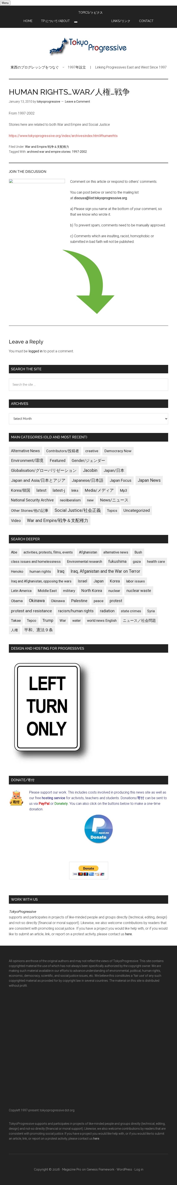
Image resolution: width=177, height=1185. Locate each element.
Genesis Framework (100, 1169)
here (128, 934)
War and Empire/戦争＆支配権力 (47, 146)
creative (91, 451)
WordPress (124, 1169)
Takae (16, 620)
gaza (137, 561)
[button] (75, 22)
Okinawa (37, 600)
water (76, 621)
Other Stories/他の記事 (29, 511)
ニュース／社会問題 (139, 620)
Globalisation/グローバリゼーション (44, 470)
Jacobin (90, 470)
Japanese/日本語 (87, 480)
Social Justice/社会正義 (78, 510)
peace (98, 601)
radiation (107, 611)
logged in (35, 351)
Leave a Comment (77, 101)
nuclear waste (138, 590)
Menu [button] (5, 3)
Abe (14, 552)
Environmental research (84, 562)
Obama (17, 601)
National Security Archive (32, 500)
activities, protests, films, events (48, 552)
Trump (48, 620)
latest (41, 490)
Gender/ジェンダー (88, 460)
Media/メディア (99, 490)
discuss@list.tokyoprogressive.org (100, 198)
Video (16, 521)
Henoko (17, 571)
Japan (98, 581)
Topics (112, 511)
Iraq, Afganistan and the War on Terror (105, 571)
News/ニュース (114, 500)
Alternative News (25, 451)
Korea (115, 581)
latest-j (59, 490)
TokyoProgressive (88, 46)
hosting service (53, 798)
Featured (57, 460)
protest (116, 600)
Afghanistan (88, 552)
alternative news (115, 552)
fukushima (117, 561)
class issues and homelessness (36, 562)
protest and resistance (31, 610)
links (74, 490)
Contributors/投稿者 (62, 451)
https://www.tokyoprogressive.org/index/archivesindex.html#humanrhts (63, 136)
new (90, 500)
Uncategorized (136, 510)
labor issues (135, 581)
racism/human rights (76, 611)
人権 (14, 630)
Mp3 (123, 490)
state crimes (131, 611)
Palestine (79, 600)
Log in (138, 1169)
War (63, 620)
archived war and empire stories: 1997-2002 (57, 151)
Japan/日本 (114, 470)
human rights (40, 571)
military (69, 591)
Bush (138, 552)
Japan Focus (120, 480)
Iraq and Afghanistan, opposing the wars (41, 581)
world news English (102, 621)
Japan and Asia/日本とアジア (38, 480)
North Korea (91, 590)
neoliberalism (70, 500)
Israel (82, 581)
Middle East (47, 591)
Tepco (31, 621)
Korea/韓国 (20, 490)
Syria (151, 611)
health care (156, 562)
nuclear (114, 591)
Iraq (60, 571)
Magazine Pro (71, 1169)
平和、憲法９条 (38, 629)
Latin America (21, 591)
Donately (61, 804)
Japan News (149, 480)
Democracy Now (117, 451)
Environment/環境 (27, 460)
